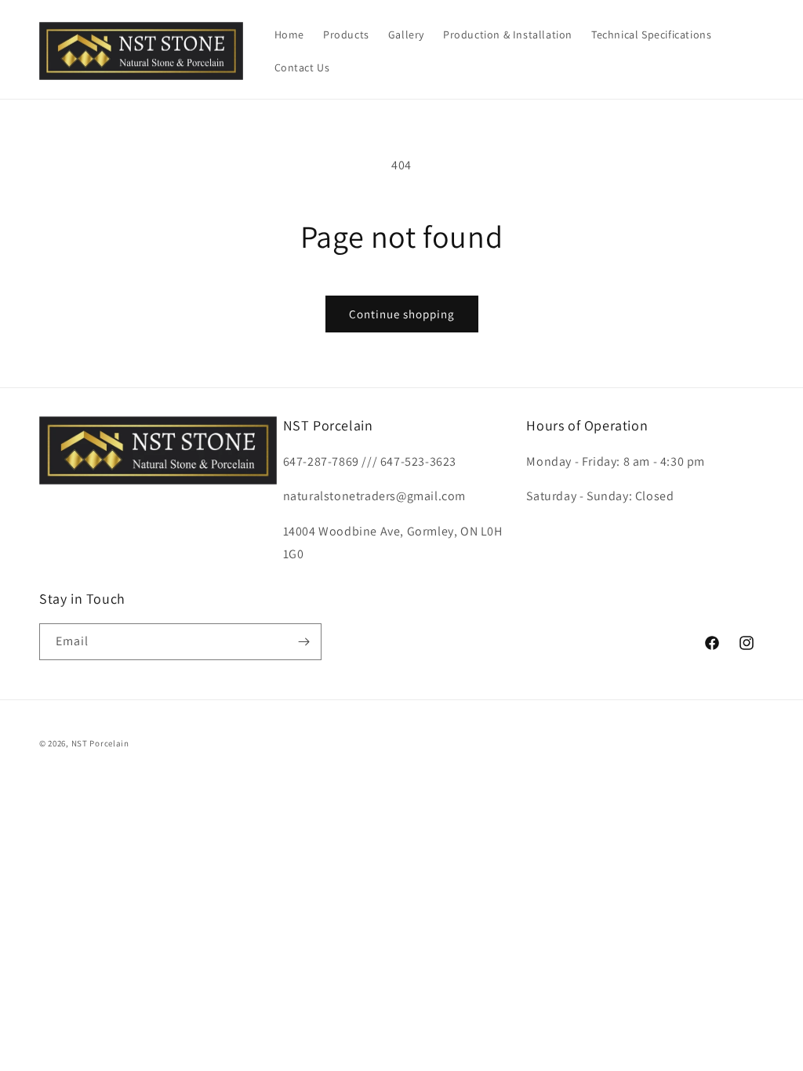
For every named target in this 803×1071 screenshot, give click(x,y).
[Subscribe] (303, 641)
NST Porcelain (100, 743)
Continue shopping (402, 314)
